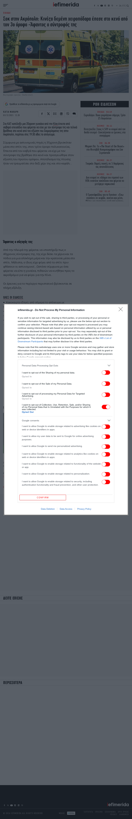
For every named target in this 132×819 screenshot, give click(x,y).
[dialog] (66, 409)
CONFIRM (43, 497)
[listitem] (66, 365)
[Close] (122, 310)
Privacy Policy (84, 509)
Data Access (66, 509)
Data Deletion (48, 509)
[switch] (106, 372)
